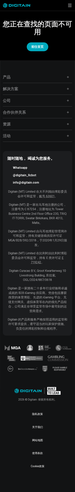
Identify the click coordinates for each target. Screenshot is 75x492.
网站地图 (37, 440)
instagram (62, 481)
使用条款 (37, 453)
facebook (13, 481)
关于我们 (37, 427)
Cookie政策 (37, 466)
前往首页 (37, 47)
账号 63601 (47, 196)
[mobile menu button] (69, 5)
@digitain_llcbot (24, 175)
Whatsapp (20, 168)
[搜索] (59, 5)
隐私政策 (37, 414)
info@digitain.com (26, 182)
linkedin (25, 481)
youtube (49, 481)
